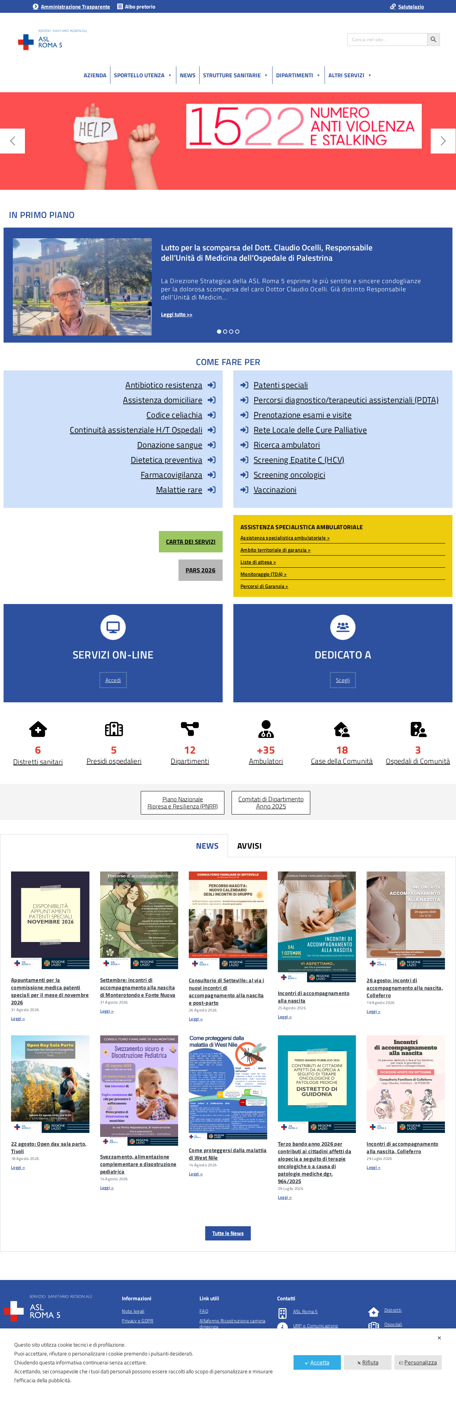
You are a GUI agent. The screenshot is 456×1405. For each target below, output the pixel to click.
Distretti (393, 1309)
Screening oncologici (289, 474)
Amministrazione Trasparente (75, 6)
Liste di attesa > (258, 562)
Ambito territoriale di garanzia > (275, 549)
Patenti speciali (281, 385)
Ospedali (393, 1324)
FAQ (204, 1311)
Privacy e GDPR (137, 1320)
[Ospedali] (373, 1326)
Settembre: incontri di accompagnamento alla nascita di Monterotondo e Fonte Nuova (138, 987)
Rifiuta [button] (370, 1362)
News (188, 75)
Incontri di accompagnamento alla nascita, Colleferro (402, 1147)
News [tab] (207, 845)
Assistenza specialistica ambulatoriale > (285, 537)
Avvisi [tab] (249, 845)
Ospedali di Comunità (418, 760)
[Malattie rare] (212, 490)
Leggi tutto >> (176, 314)
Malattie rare (179, 489)
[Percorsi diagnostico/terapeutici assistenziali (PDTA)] (244, 400)
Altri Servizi (346, 75)
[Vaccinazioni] (244, 490)
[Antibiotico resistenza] (212, 385)
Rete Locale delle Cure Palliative (310, 429)
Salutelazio (411, 6)
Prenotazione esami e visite (303, 415)
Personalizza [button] (420, 1362)
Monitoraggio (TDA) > (263, 574)
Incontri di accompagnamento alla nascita (313, 997)
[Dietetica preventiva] (212, 460)
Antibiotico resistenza (163, 385)
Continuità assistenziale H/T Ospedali (136, 429)
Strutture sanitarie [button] (232, 75)
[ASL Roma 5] (282, 1313)
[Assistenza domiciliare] (212, 400)
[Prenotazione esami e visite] (244, 415)
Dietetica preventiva (166, 459)
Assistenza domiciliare (162, 400)
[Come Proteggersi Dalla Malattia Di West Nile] (228, 1087)
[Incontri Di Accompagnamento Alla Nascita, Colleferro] (406, 1084)
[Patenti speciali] (244, 385)
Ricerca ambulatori (287, 444)
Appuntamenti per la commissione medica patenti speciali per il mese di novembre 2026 (50, 991)
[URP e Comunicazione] (282, 1327)
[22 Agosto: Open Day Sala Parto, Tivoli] (50, 1084)
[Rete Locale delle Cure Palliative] (244, 430)
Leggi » (18, 1018)
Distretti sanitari (38, 761)
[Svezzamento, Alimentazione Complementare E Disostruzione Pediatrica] (139, 1090)
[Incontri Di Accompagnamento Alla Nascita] (317, 926)
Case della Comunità (342, 760)
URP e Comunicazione (315, 1325)
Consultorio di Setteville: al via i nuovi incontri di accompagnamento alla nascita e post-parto (226, 991)
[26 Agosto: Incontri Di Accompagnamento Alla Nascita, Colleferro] (406, 920)
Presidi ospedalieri (114, 760)
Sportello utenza (139, 75)
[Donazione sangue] (212, 445)
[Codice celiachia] (212, 415)
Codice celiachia (174, 415)
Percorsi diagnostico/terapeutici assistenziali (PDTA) (346, 400)
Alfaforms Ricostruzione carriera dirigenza (232, 1323)
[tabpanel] (228, 1054)
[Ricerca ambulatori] (244, 445)
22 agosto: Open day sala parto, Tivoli (49, 1147)
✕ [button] (439, 1337)
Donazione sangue (169, 444)
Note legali (133, 1311)
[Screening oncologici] (244, 475)
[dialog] (228, 1366)
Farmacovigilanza (171, 474)
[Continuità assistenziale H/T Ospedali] (212, 430)
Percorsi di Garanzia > (264, 586)
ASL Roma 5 (305, 1311)
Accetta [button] (319, 1362)
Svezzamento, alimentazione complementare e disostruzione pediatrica (138, 1164)
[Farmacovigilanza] (212, 475)
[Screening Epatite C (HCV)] (244, 460)
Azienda (95, 75)
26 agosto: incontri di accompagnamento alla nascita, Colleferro (405, 987)
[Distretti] (373, 1312)
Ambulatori (266, 760)
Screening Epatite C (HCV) (299, 459)
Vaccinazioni (275, 489)
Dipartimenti (294, 75)
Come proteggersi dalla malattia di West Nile (227, 1154)
